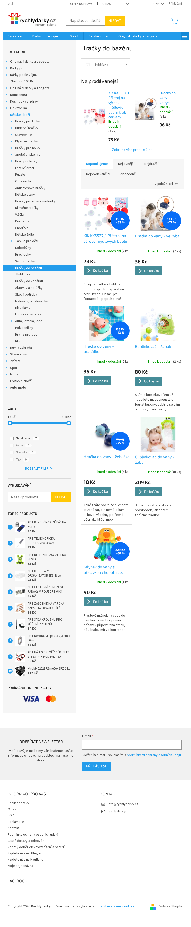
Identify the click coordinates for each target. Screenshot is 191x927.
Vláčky (20, 214)
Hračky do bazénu (28, 268)
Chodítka (21, 228)
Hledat (115, 20)
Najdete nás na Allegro (24, 853)
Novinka (24, 452)
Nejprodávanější (98, 174)
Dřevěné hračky (27, 207)
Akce (22, 445)
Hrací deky (23, 254)
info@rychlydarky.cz (123, 804)
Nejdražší (151, 163)
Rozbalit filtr (36, 468)
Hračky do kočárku (29, 281)
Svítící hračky (25, 261)
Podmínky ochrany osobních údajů (33, 834)
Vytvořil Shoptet (171, 906)
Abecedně (128, 174)
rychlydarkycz (118, 811)
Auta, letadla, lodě (28, 321)
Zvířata (15, 361)
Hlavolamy (22, 307)
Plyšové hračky (26, 141)
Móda (14, 374)
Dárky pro (17, 68)
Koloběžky (23, 247)
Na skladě (26, 438)
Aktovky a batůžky (29, 287)
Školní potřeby (26, 294)
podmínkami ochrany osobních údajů (154, 755)
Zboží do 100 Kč (22, 81)
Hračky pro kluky (27, 121)
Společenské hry (27, 154)
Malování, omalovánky (31, 301)
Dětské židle (24, 234)
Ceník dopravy (81, 4)
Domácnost (18, 94)
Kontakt (13, 828)
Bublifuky (23, 274)
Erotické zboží (21, 381)
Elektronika (18, 108)
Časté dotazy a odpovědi (26, 840)
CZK (156, 4)
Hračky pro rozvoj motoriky (35, 201)
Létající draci (24, 168)
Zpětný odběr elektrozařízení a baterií (36, 847)
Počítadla (22, 221)
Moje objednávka (20, 865)
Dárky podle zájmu (24, 74)
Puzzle (20, 174)
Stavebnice (23, 134)
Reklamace (16, 821)
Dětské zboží (20, 114)
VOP (11, 815)
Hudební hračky (26, 128)
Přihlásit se (96, 766)
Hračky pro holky (27, 148)
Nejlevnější (126, 163)
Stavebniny (18, 354)
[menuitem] (15, 36)
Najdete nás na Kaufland (25, 859)
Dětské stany (25, 194)
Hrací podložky (26, 161)
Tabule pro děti (26, 241)
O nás (106, 4)
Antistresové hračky (30, 188)
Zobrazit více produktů (129, 149)
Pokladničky (24, 327)
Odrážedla (23, 181)
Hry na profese (26, 334)
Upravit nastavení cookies (115, 906)
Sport (14, 367)
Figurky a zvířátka (28, 314)
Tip (21, 459)
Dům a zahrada (21, 347)
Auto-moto (18, 387)
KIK (17, 341)
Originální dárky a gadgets (29, 61)
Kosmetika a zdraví (24, 101)
